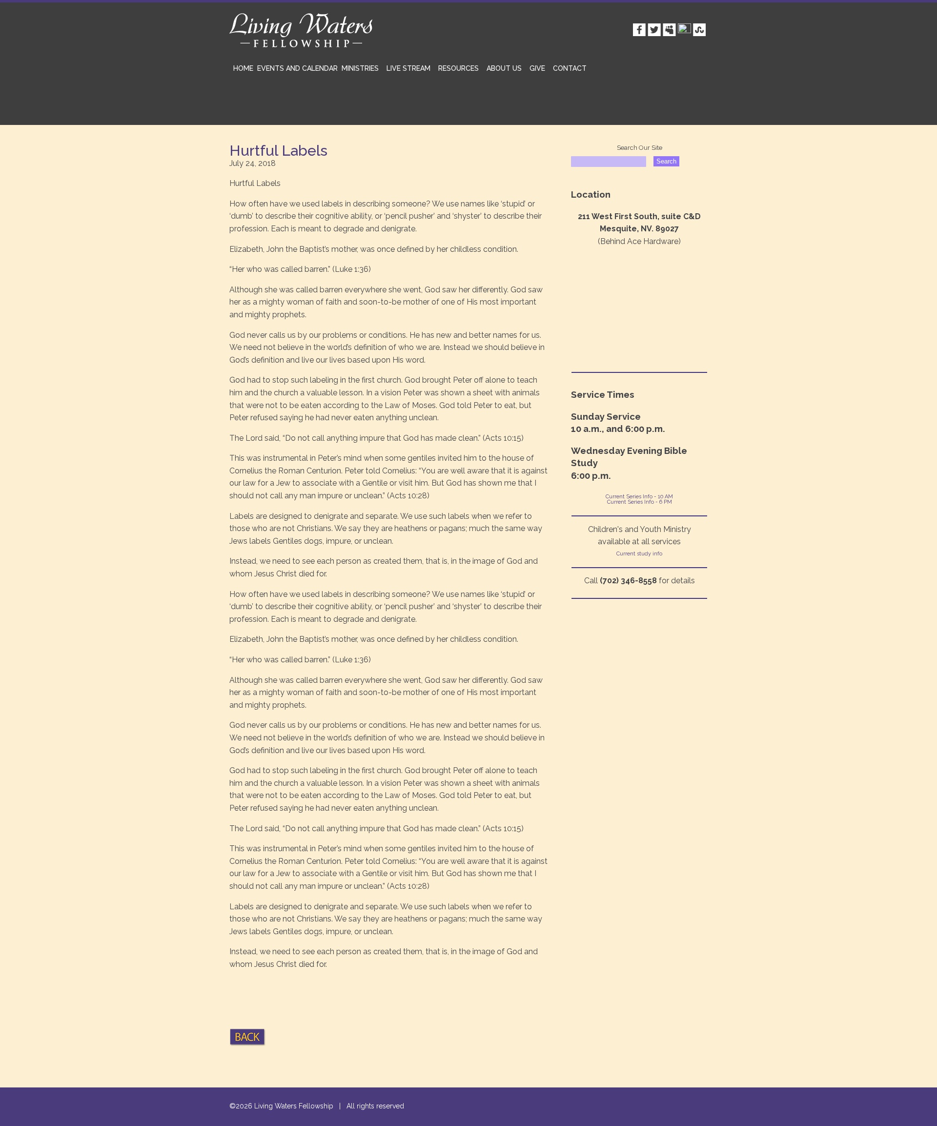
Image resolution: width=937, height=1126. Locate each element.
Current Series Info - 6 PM (639, 502)
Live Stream (408, 68)
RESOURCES (458, 68)
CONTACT (570, 68)
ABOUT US (504, 68)
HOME (243, 68)
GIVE (537, 68)
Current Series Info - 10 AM (639, 496)
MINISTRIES (360, 68)
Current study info (639, 554)
